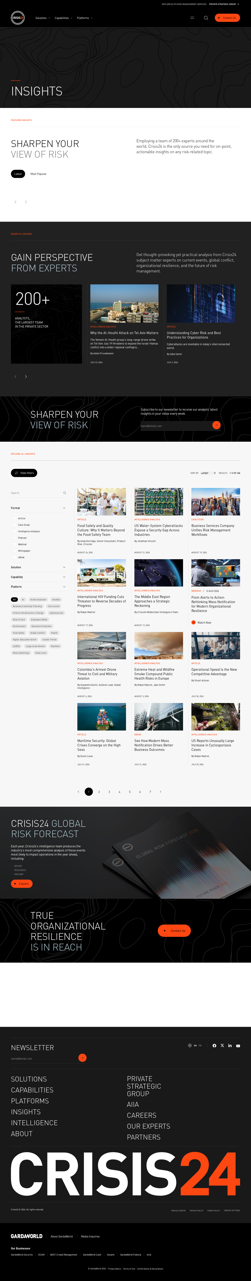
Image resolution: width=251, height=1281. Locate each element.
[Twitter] (222, 1046)
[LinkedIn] (230, 1046)
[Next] (26, 202)
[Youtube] (238, 1046)
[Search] (64, 493)
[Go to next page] (160, 792)
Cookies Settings (232, 1210)
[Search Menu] (206, 18)
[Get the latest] (216, 425)
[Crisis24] (18, 18)
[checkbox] (14, 518)
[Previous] (15, 202)
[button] (38, 508)
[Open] (192, 18)
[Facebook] (214, 1046)
